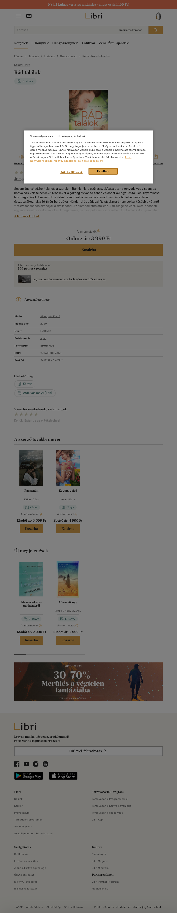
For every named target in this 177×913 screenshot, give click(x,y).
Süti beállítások (71, 172)
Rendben (103, 171)
